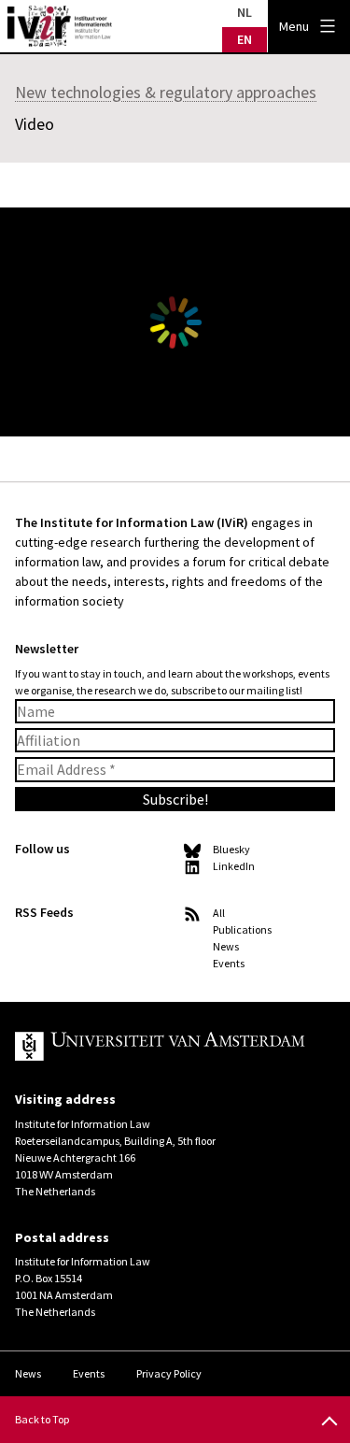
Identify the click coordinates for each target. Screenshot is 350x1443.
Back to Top (42, 1419)
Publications (242, 929)
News (226, 946)
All (219, 913)
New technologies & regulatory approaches (165, 92)
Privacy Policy (169, 1373)
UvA (160, 1047)
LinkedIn (234, 866)
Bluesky (231, 849)
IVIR (59, 26)
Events (229, 963)
